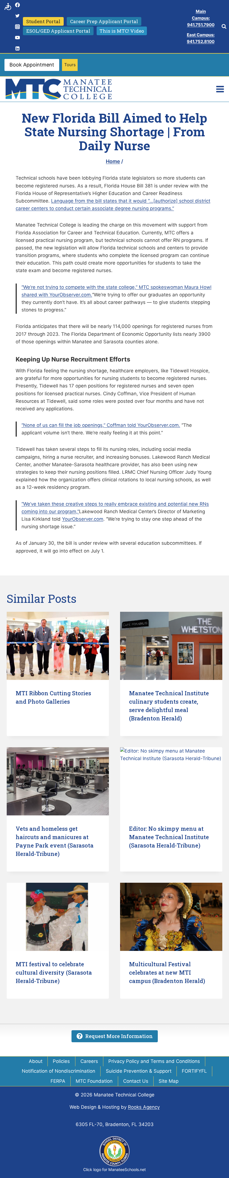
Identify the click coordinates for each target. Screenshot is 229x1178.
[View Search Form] (224, 27)
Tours (70, 64)
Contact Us (135, 1081)
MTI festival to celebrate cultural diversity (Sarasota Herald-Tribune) (54, 972)
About (35, 1061)
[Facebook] (17, 4)
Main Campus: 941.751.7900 (200, 18)
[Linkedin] (17, 48)
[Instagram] (17, 26)
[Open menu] (220, 89)
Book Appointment (31, 65)
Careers (89, 1061)
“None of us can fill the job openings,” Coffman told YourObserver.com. (101, 425)
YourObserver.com (82, 519)
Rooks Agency (144, 1107)
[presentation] (58, 646)
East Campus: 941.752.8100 (200, 38)
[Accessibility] (8, 6)
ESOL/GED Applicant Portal (58, 31)
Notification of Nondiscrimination (58, 1071)
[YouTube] (17, 37)
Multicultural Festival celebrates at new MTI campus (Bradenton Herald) (167, 972)
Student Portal (43, 21)
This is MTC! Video (121, 31)
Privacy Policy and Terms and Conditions (154, 1061)
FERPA (58, 1081)
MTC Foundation (94, 1081)
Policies (61, 1061)
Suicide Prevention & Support (138, 1071)
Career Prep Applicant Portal (104, 21)
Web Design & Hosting (95, 1107)
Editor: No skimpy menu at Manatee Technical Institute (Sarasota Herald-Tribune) (169, 837)
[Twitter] (17, 15)
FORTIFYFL (194, 1071)
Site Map (168, 1081)
